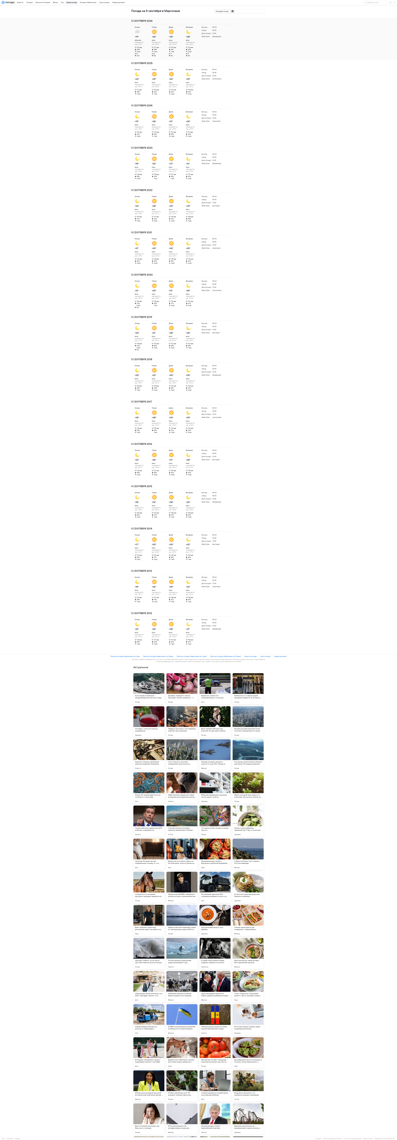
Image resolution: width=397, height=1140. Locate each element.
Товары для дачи (280, 656)
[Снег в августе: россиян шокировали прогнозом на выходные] (181, 754)
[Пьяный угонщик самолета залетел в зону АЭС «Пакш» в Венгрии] (215, 754)
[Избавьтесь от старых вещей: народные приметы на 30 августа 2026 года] (248, 688)
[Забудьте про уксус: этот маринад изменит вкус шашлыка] (181, 721)
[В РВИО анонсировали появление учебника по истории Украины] (181, 1019)
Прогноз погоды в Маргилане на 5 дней (158, 656)
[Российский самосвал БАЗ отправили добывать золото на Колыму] (215, 887)
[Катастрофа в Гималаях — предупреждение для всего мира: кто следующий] (148, 688)
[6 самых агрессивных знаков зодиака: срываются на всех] (215, 953)
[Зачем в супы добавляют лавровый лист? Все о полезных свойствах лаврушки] (248, 821)
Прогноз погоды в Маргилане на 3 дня (125, 656)
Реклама (17, 1138)
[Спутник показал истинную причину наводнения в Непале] (181, 821)
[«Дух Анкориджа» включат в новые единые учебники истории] (215, 986)
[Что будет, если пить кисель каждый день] (148, 721)
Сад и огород (265, 656)
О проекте (318, 1138)
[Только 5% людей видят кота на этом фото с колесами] (148, 787)
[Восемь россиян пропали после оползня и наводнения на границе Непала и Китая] (248, 721)
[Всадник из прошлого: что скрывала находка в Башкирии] (248, 1085)
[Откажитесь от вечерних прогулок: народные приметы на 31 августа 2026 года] (148, 887)
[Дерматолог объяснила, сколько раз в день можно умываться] (181, 1052)
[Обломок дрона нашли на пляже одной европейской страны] (215, 1019)
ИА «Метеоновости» (389, 1138)
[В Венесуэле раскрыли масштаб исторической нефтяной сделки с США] (148, 1085)
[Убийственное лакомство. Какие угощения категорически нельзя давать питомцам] (181, 787)
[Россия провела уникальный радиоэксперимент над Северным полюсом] (181, 953)
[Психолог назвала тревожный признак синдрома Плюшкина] (148, 754)
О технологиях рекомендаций (352, 1138)
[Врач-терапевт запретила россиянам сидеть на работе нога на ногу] (148, 920)
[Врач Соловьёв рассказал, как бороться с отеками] (148, 1119)
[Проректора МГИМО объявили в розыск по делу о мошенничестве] (181, 887)
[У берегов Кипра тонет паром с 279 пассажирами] (248, 854)
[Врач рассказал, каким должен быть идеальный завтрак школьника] (248, 953)
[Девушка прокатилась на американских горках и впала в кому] (248, 1119)
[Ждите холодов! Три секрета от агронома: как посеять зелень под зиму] (248, 787)
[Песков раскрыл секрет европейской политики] (215, 1119)
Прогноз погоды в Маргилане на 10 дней (225, 656)
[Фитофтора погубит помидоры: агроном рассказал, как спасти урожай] (215, 1052)
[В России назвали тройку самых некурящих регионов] (248, 1019)
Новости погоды (250, 656)
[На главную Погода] (9, 2)
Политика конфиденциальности (332, 1138)
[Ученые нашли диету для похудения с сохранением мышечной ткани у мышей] (248, 920)
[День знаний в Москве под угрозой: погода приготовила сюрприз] (215, 721)
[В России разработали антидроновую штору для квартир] (181, 1119)
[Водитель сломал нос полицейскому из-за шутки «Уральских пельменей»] (215, 688)
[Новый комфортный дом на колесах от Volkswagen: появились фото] (148, 1019)
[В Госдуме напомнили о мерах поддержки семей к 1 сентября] (148, 1052)
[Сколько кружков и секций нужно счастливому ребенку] (215, 1085)
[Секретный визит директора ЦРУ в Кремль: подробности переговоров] (148, 821)
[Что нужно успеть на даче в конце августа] (215, 821)
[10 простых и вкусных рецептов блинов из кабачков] (248, 887)
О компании (9, 1138)
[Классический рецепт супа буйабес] (215, 920)
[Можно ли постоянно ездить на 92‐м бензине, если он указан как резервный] (181, 854)
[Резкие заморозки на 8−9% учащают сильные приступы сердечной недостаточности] (181, 1085)
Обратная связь (368, 1138)
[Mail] (3, 2)
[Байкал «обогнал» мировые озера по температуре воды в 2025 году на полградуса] (181, 920)
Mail (3, 1138)
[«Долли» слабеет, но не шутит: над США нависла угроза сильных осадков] (148, 953)
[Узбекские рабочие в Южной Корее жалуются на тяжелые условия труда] (181, 986)
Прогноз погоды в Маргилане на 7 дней (192, 656)
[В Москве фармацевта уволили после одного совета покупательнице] (215, 787)
